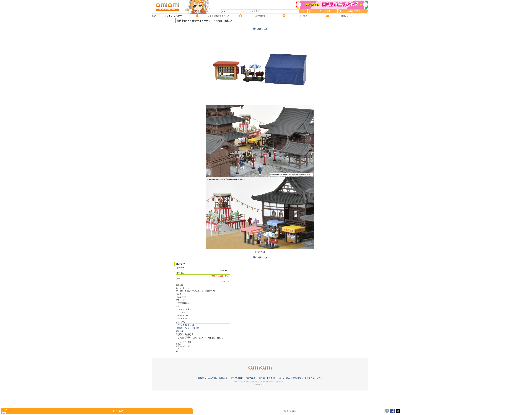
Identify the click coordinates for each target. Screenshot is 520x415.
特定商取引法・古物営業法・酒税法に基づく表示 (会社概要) (219, 378)
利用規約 (272, 378)
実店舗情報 (250, 378)
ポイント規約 (284, 378)
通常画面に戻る (260, 28)
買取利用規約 (298, 378)
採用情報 (262, 378)
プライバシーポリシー (315, 378)
